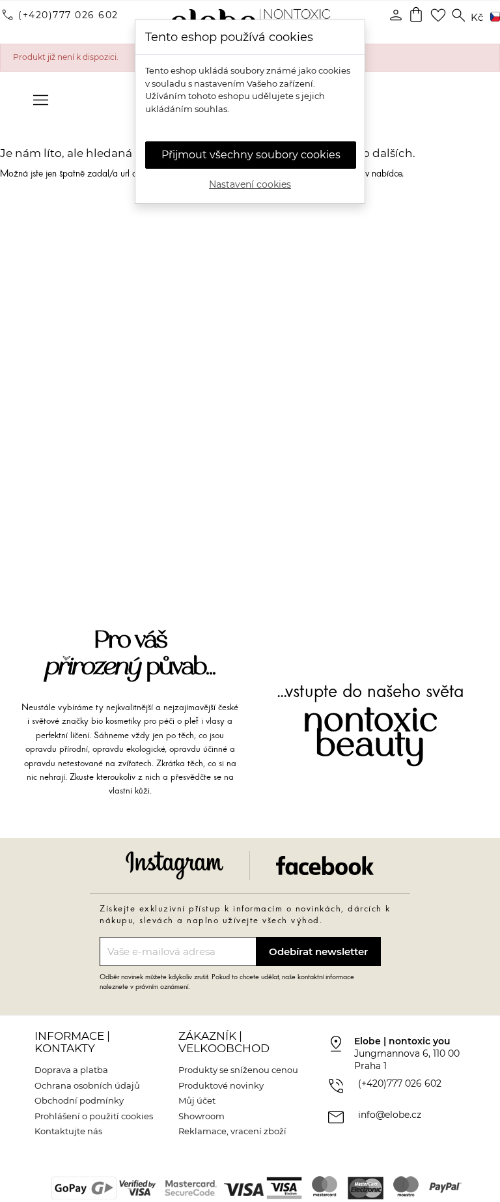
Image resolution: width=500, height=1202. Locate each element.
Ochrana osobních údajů (87, 1085)
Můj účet (196, 1100)
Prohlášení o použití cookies (94, 1116)
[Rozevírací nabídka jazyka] (493, 17)
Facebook (325, 865)
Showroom (201, 1116)
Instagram (174, 865)
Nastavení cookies (250, 184)
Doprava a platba (71, 1070)
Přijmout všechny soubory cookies (250, 155)
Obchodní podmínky (79, 1100)
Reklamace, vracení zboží (232, 1131)
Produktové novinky (221, 1085)
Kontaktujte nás (68, 1131)
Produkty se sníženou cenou (238, 1070)
